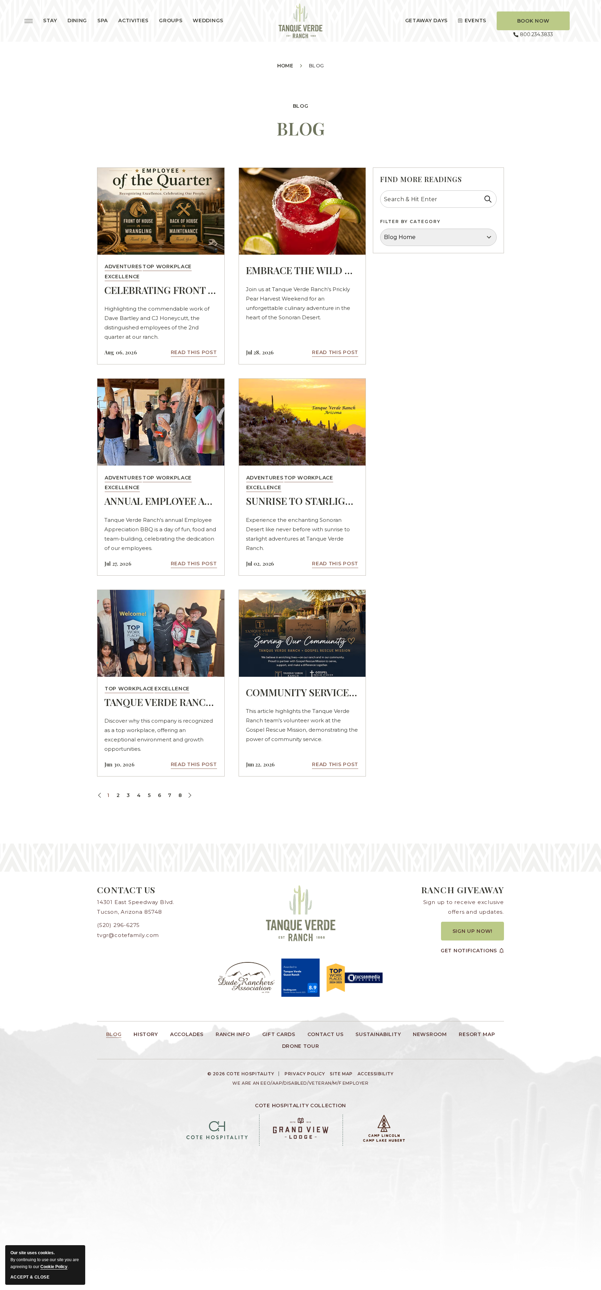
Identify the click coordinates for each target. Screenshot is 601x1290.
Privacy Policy (305, 1074)
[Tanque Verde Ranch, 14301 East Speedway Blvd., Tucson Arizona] (300, 20)
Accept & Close (29, 1277)
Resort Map (477, 1034)
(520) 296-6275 (118, 925)
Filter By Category (410, 221)
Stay (50, 20)
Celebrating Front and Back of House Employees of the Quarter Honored (160, 290)
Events (475, 20)
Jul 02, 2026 (260, 563)
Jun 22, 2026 (260, 764)
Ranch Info (233, 1034)
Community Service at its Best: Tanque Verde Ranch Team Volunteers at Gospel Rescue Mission (302, 692)
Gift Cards (278, 1034)
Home (285, 66)
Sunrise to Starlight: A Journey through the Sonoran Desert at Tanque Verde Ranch (302, 500)
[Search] (487, 199)
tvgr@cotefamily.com (128, 935)
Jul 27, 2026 (117, 563)
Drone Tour (300, 1046)
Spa (102, 20)
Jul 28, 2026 (260, 352)
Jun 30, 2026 (119, 764)
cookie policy (53, 1266)
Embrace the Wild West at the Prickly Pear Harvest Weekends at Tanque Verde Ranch (302, 270)
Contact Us (126, 889)
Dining (77, 20)
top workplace (167, 266)
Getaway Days (426, 20)
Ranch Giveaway (462, 889)
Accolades (186, 1034)
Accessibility (376, 1074)
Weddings (208, 20)
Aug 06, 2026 (120, 352)
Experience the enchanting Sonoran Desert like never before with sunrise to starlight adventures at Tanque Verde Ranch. (298, 534)
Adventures (123, 266)
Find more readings (421, 179)
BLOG (301, 128)
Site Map (341, 1074)
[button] (533, 20)
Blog (300, 106)
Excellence (122, 276)
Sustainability (378, 1034)
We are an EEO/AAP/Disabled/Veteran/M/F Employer (300, 1083)
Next (189, 795)
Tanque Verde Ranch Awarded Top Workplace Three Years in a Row (160, 702)
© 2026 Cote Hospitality (240, 1073)
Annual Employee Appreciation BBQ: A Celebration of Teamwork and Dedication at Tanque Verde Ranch (160, 500)
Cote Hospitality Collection (300, 1105)
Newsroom (430, 1034)
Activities (133, 20)
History (146, 1034)
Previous (100, 795)
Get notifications (469, 950)
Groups (170, 20)
